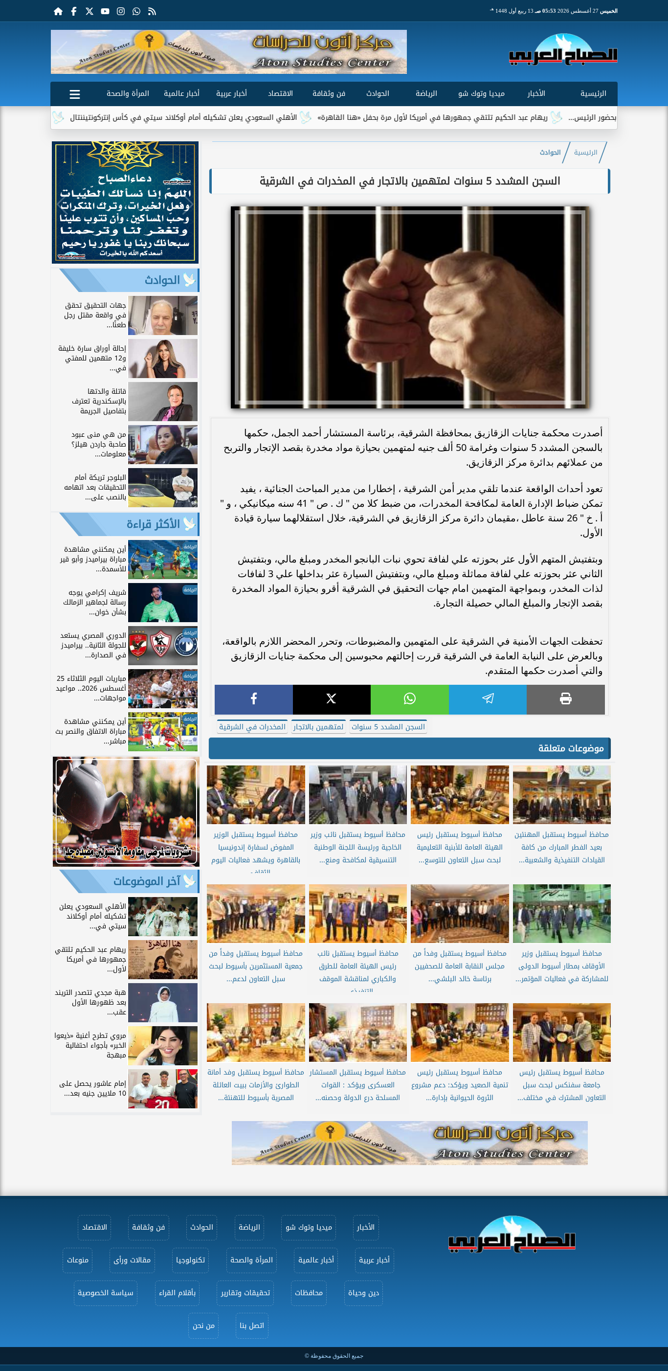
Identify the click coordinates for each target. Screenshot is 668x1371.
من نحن (204, 1325)
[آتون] (229, 52)
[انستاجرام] (121, 11)
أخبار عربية (231, 93)
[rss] (152, 11)
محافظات (309, 1293)
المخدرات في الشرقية (252, 727)
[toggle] (74, 92)
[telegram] (488, 700)
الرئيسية (593, 93)
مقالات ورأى (132, 1260)
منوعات (78, 1260)
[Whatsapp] (136, 11)
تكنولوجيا (190, 1260)
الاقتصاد (280, 93)
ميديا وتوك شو (481, 93)
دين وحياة (363, 1293)
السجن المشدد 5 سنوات (388, 727)
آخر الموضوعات (146, 881)
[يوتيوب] (105, 11)
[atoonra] (409, 1143)
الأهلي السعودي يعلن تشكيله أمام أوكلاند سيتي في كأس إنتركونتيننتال (230, 117)
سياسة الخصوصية (106, 1293)
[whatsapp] (410, 700)
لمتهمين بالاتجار (318, 727)
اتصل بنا (252, 1325)
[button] (61, 52)
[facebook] (254, 700)
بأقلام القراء (177, 1293)
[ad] (125, 261)
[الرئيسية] (58, 11)
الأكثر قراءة (153, 524)
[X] (332, 700)
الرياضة (426, 93)
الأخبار (536, 93)
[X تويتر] (89, 11)
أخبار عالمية (182, 93)
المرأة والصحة (128, 93)
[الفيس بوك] (74, 11)
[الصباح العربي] (563, 49)
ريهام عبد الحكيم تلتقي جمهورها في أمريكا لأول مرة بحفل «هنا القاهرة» (480, 117)
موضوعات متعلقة (571, 748)
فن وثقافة (328, 93)
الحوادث (377, 93)
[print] (566, 700)
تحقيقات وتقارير (245, 1293)
